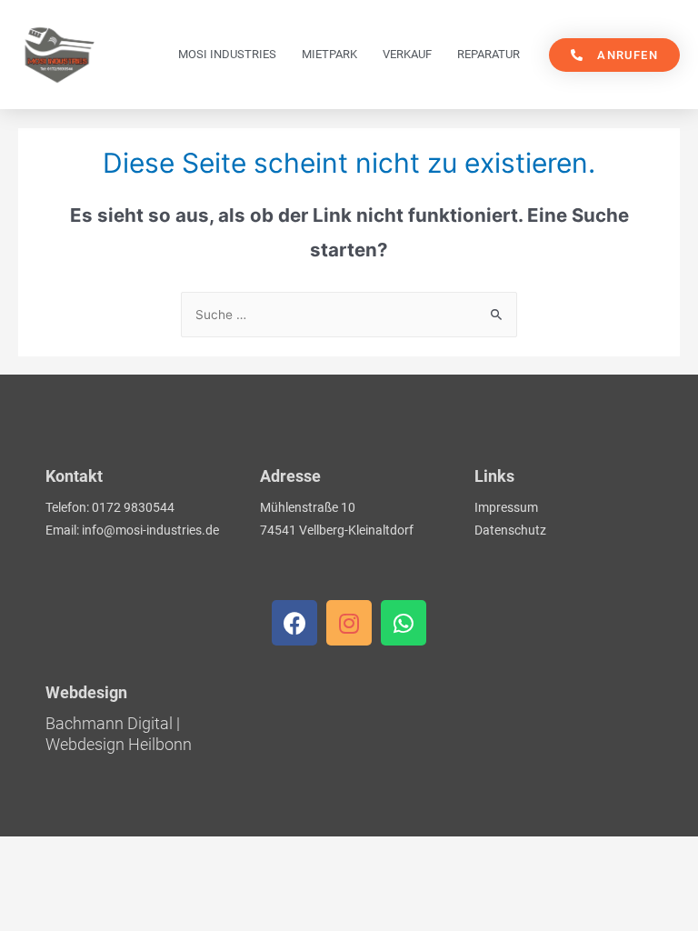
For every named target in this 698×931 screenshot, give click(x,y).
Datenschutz (510, 530)
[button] (614, 55)
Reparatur (488, 54)
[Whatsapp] (403, 623)
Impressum (506, 507)
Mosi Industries (227, 54)
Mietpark (329, 54)
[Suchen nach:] (349, 314)
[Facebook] (294, 623)
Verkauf (407, 54)
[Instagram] (349, 623)
